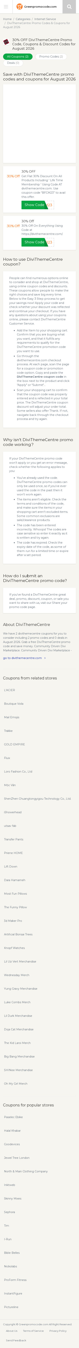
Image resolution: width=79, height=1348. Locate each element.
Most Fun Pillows (15, 893)
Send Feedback (16, 1340)
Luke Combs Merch (17, 1002)
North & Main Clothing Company (26, 1171)
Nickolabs (10, 1266)
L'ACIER (9, 690)
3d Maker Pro (13, 921)
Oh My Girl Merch (15, 1083)
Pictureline (11, 1307)
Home (7, 19)
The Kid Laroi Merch (17, 1043)
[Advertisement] (39, 123)
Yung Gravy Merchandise (20, 988)
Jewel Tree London (17, 1158)
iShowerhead (12, 812)
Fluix (7, 758)
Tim (6, 1225)
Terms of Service (33, 1330)
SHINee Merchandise (18, 1070)
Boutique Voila (13, 703)
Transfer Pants (13, 839)
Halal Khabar (12, 1130)
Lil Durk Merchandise (18, 1016)
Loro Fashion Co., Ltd (18, 771)
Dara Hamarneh (14, 880)
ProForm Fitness (15, 1280)
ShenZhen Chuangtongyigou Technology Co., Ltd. (37, 798)
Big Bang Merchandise (19, 1056)
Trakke (8, 731)
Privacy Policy (58, 1330)
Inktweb (9, 1185)
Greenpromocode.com (40, 6)
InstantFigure (13, 1293)
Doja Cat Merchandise (19, 1029)
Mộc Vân (10, 785)
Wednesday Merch (16, 975)
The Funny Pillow (15, 907)
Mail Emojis (11, 717)
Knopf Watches (14, 948)
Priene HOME (13, 853)
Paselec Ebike (13, 1117)
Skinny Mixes (12, 1198)
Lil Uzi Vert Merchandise (20, 961)
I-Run (8, 1239)
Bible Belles (12, 1253)
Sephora (9, 1212)
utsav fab (10, 826)
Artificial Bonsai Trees (18, 934)
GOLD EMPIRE (14, 744)
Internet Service (45, 19)
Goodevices (12, 1144)
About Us (11, 1330)
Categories (23, 19)
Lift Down (10, 866)
